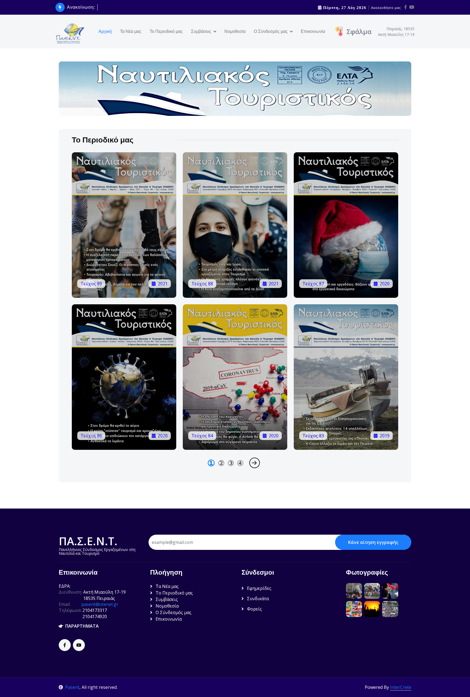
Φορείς (254, 609)
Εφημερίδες (258, 588)
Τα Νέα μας (130, 31)
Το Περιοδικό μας (166, 31)
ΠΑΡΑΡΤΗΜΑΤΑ (81, 626)
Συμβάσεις (166, 599)
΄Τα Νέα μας (166, 586)
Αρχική (105, 31)
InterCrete (400, 687)
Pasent (72, 687)
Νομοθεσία (235, 31)
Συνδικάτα (257, 599)
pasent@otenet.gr (99, 604)
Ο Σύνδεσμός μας (172, 612)
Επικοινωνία (313, 31)
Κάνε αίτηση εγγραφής (373, 542)
